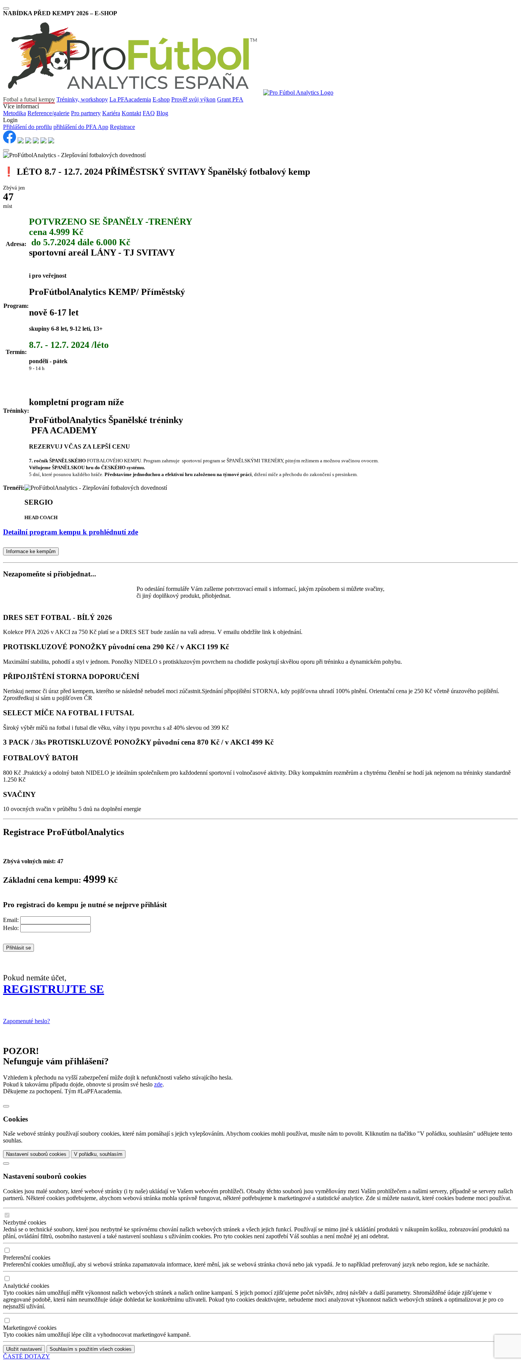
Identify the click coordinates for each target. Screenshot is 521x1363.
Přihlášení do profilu (27, 127)
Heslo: (11, 928)
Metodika (14, 113)
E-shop (161, 99)
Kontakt (131, 113)
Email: (11, 920)
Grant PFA (230, 99)
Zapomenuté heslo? (26, 1021)
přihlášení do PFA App (80, 127)
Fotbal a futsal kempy (29, 99)
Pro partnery (86, 113)
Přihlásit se (18, 948)
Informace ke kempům (31, 551)
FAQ (149, 113)
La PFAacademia (130, 99)
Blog (162, 113)
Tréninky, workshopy (82, 99)
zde (158, 1084)
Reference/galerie (48, 113)
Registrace (122, 127)
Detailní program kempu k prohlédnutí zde (70, 532)
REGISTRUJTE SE (53, 989)
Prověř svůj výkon (193, 99)
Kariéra (111, 113)
